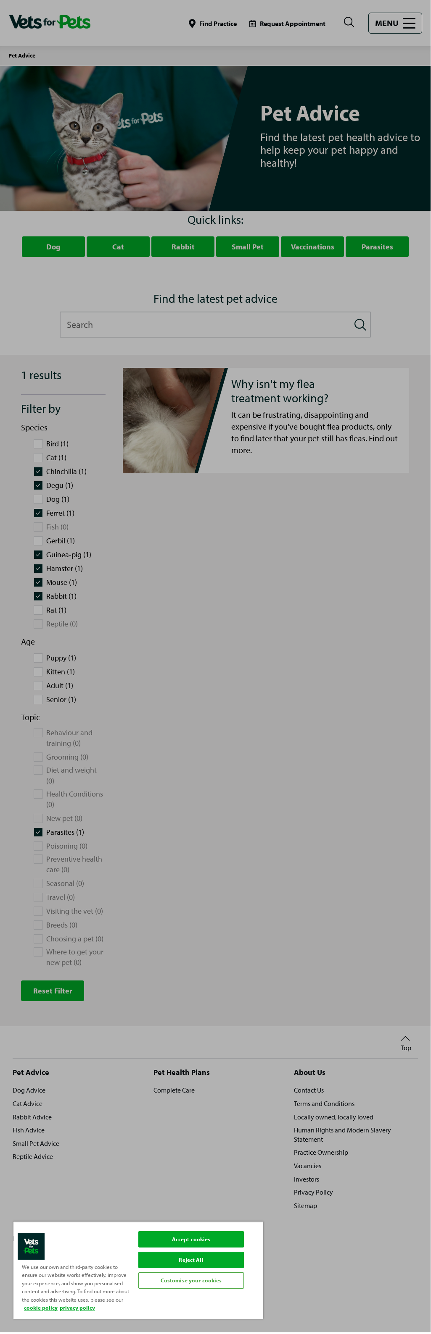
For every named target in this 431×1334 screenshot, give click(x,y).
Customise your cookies (191, 1280)
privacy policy (77, 1307)
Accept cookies (191, 1239)
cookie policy (41, 1307)
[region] (138, 1270)
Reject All (191, 1259)
